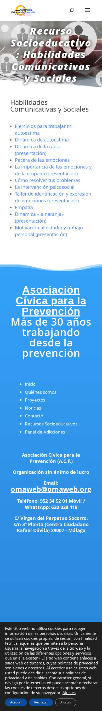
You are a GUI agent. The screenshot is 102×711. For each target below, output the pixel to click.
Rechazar (41, 702)
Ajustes (69, 692)
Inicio (30, 384)
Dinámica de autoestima (42, 140)
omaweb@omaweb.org (51, 489)
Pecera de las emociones (42, 160)
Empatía (24, 207)
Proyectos (35, 400)
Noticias (33, 408)
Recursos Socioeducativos (51, 424)
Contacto (34, 416)
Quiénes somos (40, 392)
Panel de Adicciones (45, 432)
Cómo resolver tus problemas (47, 180)
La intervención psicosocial (45, 187)
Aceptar (16, 702)
